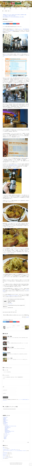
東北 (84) (5, 418)
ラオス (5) (5, 436)
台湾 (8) (5, 437)
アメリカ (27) (6, 424)
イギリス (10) (6, 425)
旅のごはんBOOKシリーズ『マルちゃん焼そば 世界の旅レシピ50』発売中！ (13, 16)
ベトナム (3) (5, 435)
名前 (3, 386)
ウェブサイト (4, 393)
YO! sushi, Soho (7, 432)
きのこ (17, 449)
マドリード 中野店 (9, 358)
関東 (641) (5, 419)
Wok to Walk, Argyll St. (8, 427)
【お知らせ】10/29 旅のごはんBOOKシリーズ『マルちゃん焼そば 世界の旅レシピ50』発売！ (14, 450)
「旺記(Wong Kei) (11, 30)
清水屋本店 (8, 352)
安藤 (3, 447)
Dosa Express (6, 428)
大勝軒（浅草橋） (9, 336)
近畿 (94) (5, 421)
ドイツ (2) (5, 433)
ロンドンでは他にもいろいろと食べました (12, 295)
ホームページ (10, 303)
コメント (4, 378)
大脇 (3, 458)
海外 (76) (5, 423)
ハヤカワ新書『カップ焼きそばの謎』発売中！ (9, 15)
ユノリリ (4, 448)
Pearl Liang (6, 429)
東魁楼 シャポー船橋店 (10, 347)
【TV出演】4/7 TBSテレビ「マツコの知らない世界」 (9, 449)
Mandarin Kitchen (7, 430)
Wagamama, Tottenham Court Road (9, 431)
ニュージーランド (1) (6, 434)
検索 (28, 442)
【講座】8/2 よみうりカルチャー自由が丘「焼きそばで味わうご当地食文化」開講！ (14, 14)
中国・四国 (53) (6, 422)
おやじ (8, 341)
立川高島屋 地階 (5, 452)
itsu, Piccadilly (7, 426)
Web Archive (6, 55)
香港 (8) (5, 438)
